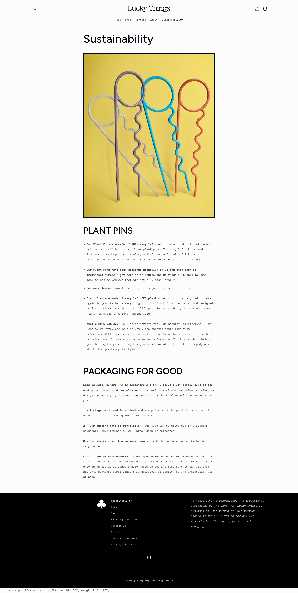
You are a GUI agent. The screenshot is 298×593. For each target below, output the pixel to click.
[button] (35, 9)
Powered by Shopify (162, 581)
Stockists (118, 532)
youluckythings (142, 581)
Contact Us (118, 525)
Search (115, 513)
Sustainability (121, 500)
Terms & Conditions (124, 538)
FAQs (114, 507)
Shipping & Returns (124, 519)
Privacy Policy (121, 544)
